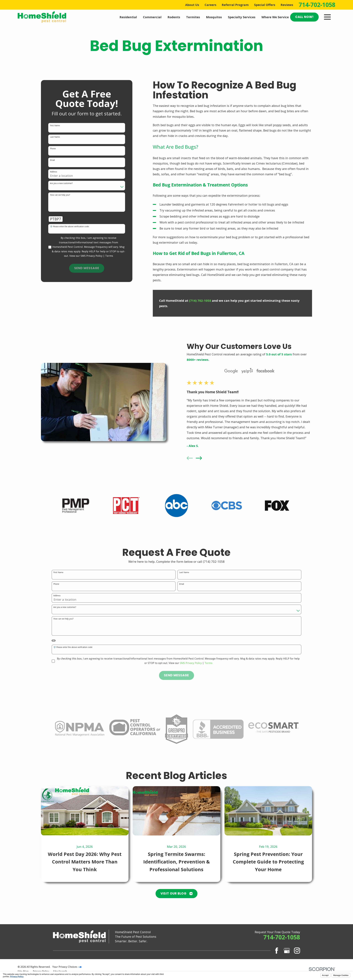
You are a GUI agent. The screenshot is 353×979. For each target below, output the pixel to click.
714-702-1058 (317, 5)
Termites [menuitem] (193, 17)
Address (53, 172)
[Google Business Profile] (287, 951)
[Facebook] (277, 951)
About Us (192, 5)
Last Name (55, 137)
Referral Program (235, 5)
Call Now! (304, 17)
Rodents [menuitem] (174, 17)
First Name (55, 125)
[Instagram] (297, 951)
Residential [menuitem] (128, 17)
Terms (109, 255)
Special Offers (264, 5)
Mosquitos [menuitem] (214, 17)
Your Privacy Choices (65, 966)
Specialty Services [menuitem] (241, 17)
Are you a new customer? (61, 183)
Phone (53, 148)
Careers (210, 5)
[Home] (42, 17)
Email (52, 160)
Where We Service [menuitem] (275, 17)
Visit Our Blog (173, 893)
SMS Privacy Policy (91, 255)
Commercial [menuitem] (152, 17)
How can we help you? (60, 195)
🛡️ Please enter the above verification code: (69, 226)
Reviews (287, 5)
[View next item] (199, 458)
